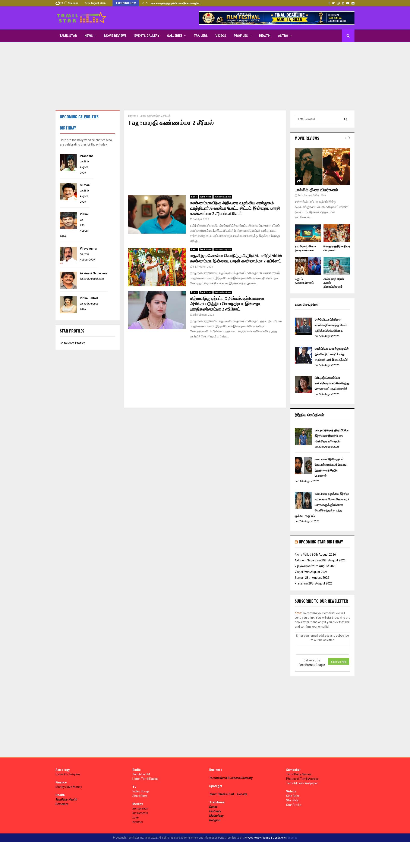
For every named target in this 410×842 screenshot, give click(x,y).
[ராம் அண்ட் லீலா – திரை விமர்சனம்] (308, 233)
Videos (220, 35)
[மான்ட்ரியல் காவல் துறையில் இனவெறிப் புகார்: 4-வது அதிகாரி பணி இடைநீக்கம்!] (303, 362)
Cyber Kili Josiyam (68, 774)
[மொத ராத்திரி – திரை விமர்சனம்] (337, 233)
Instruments (140, 813)
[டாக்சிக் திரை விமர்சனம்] (322, 166)
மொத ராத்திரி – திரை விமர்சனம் (337, 248)
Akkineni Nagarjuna (93, 273)
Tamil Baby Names (298, 774)
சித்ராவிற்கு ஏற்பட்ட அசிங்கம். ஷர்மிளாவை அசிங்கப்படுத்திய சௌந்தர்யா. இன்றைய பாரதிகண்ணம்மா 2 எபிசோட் (227, 304)
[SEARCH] (345, 119)
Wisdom (137, 822)
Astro (283, 35)
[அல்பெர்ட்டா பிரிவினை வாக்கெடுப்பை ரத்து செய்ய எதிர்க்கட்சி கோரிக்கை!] (303, 333)
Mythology (216, 815)
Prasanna (87, 156)
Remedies (62, 804)
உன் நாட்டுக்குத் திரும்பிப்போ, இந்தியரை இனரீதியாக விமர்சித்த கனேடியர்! (332, 435)
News (89, 35)
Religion (214, 820)
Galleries (175, 35)
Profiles (241, 35)
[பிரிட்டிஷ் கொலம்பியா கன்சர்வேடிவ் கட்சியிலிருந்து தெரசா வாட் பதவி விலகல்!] (303, 391)
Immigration (140, 808)
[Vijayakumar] (68, 263)
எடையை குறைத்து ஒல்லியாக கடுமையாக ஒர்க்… (176, 3)
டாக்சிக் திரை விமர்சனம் (316, 190)
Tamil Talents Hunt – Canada (228, 794)
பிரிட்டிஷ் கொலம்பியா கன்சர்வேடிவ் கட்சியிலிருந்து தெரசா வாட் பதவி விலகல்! (332, 383)
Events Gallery (146, 35)
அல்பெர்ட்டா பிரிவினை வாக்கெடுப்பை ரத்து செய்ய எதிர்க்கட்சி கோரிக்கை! (331, 325)
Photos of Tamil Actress (302, 778)
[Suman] (68, 199)
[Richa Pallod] (68, 312)
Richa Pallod (89, 298)
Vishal (84, 214)
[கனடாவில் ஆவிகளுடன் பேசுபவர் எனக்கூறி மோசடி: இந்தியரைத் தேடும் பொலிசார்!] (303, 473)
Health (264, 35)
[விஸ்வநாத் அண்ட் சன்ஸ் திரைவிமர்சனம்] (337, 266)
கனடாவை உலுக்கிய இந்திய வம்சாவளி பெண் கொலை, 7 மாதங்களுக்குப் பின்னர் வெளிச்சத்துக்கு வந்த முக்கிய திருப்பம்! (322, 505)
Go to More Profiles (72, 343)
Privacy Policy (253, 837)
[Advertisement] (205, 76)
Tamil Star (68, 35)
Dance (213, 806)
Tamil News (205, 197)
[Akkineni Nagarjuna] (68, 287)
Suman (85, 185)
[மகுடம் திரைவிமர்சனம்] (308, 266)
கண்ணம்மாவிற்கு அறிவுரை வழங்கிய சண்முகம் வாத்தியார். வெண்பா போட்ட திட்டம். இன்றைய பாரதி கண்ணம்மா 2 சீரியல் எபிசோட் (235, 208)
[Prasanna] (68, 170)
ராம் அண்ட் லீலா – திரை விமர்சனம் (305, 248)
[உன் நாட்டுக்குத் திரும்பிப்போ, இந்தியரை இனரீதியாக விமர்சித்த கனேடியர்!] (303, 444)
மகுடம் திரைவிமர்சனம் (304, 281)
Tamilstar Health (66, 799)
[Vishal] (68, 228)
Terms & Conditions (274, 837)
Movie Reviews (115, 35)
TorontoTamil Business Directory (231, 778)
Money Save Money (69, 787)
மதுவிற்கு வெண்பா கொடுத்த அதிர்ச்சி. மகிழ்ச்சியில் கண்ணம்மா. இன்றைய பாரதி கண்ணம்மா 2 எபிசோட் (236, 258)
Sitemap (292, 837)
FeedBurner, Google (312, 665)
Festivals (215, 811)
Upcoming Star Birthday (321, 542)
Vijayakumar (89, 248)
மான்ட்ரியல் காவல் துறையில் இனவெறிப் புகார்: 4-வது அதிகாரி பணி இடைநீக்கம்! (331, 354)
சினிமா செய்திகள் (223, 197)
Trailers (201, 35)
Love (135, 817)
